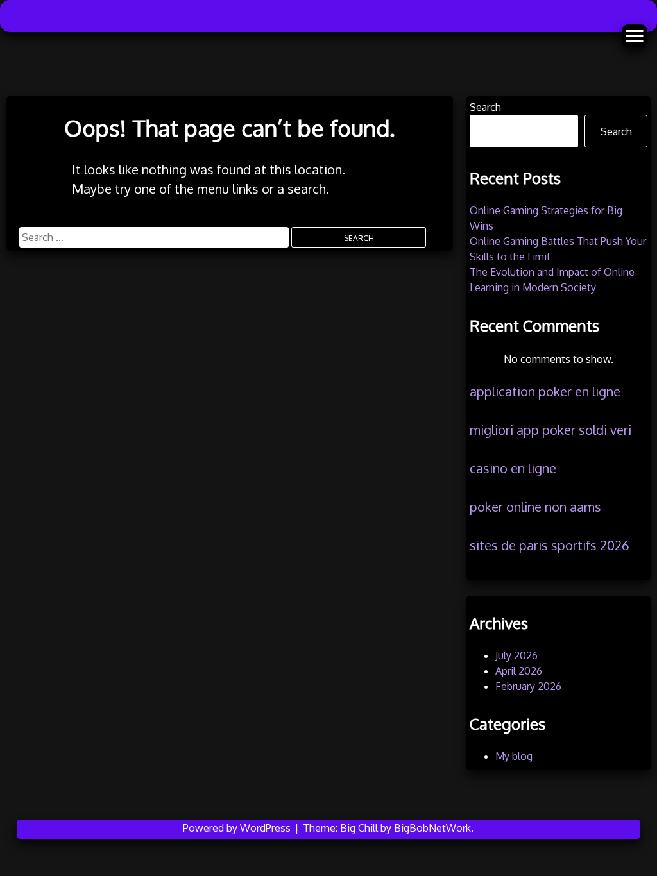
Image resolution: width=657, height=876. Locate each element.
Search (485, 107)
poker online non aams (535, 506)
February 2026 (528, 686)
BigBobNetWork (432, 827)
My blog (514, 756)
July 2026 (516, 655)
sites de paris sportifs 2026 (549, 545)
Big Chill (359, 827)
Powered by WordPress (238, 827)
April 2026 (518, 670)
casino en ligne (513, 468)
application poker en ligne (545, 391)
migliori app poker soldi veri (550, 429)
